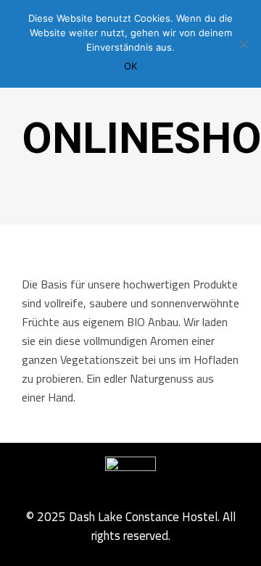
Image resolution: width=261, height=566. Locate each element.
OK (130, 66)
